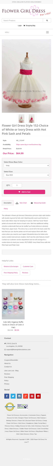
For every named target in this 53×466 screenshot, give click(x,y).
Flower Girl (21, 420)
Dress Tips (33, 434)
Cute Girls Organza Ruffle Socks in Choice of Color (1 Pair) (13, 325)
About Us (7, 363)
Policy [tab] (6, 209)
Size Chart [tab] (23, 203)
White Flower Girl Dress (28, 431)
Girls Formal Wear (42, 428)
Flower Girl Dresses (13, 415)
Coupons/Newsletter (11, 360)
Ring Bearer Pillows (42, 431)
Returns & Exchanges (11, 266)
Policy (6, 380)
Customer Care (28, 266)
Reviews (25, 273)
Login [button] (20, 25)
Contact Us (8, 367)
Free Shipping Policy (11, 273)
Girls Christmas (36, 426)
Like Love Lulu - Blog (11, 371)
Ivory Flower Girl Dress (12, 431)
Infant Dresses (13, 428)
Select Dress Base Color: (13, 162)
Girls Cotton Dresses (22, 434)
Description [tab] (7, 203)
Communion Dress (34, 415)
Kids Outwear (41, 418)
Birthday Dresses (11, 420)
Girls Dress (21, 423)
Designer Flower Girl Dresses (27, 418)
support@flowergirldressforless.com (18, 349)
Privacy (6, 384)
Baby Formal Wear (40, 423)
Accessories (24, 415)
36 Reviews (26, 459)
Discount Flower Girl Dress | (34, 420)
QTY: (8, 185)
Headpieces (29, 423)
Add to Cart (25, 192)
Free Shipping (9, 377)
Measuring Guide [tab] (40, 203)
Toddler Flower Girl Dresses (27, 428)
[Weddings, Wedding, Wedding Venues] (26, 451)
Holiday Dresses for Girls (22, 426)
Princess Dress (9, 426)
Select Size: (8, 172)
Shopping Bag (30, 25)
